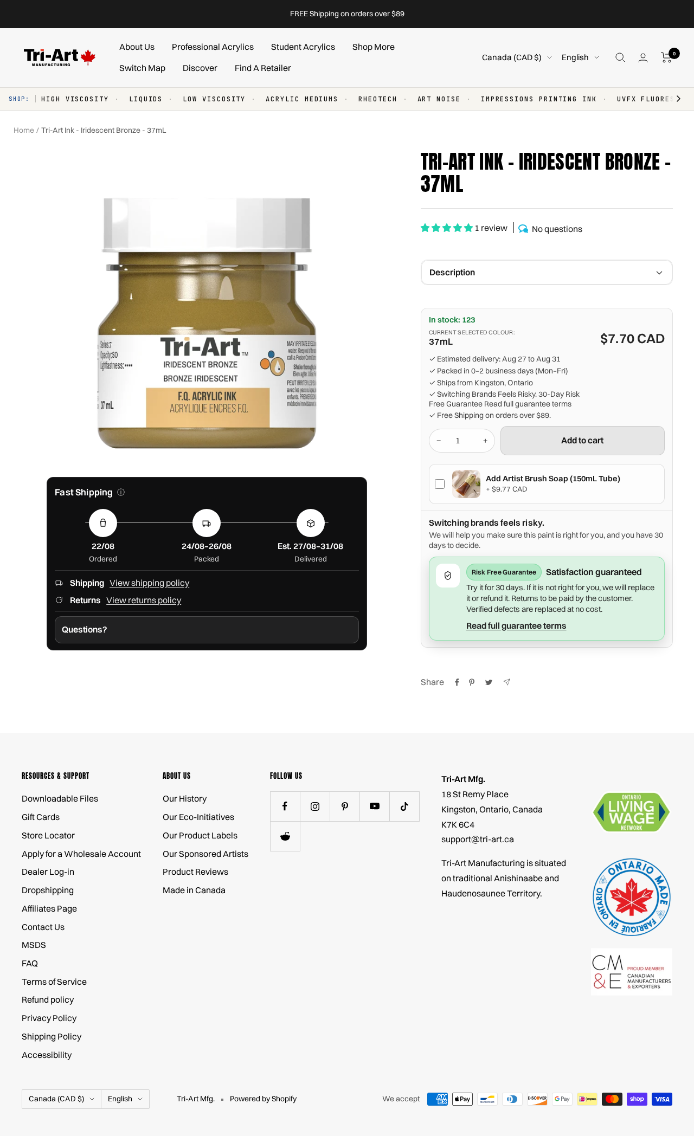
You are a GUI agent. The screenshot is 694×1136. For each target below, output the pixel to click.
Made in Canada (194, 890)
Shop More (373, 46)
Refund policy (48, 999)
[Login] (643, 57)
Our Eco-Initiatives (198, 816)
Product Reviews (195, 871)
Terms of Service (54, 981)
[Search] (620, 57)
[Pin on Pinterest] (471, 682)
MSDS (34, 944)
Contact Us (43, 926)
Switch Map (142, 67)
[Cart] (666, 57)
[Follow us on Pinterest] (344, 806)
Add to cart (582, 440)
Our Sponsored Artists (205, 853)
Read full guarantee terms (527, 404)
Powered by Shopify (263, 1098)
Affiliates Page (49, 908)
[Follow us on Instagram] (315, 806)
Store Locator (48, 835)
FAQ (30, 963)
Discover (200, 67)
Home (24, 130)
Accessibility (47, 1054)
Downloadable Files (60, 798)
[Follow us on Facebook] (285, 806)
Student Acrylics (303, 46)
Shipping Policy (51, 1036)
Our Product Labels (200, 835)
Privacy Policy (49, 1017)
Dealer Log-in (48, 871)
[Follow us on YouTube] (374, 806)
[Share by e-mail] (506, 682)
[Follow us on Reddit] (285, 836)
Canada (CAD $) (512, 57)
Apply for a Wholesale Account (81, 853)
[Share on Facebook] (457, 682)
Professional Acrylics (213, 46)
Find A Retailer (263, 67)
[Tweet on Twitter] (488, 682)
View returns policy (143, 600)
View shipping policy (149, 582)
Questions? (84, 629)
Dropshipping (48, 890)
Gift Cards (41, 816)
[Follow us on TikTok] (404, 806)
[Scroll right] (673, 99)
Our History (185, 798)
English (575, 57)
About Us (137, 46)
